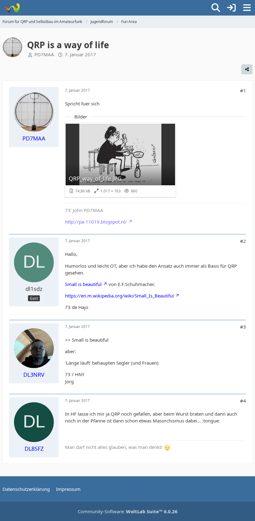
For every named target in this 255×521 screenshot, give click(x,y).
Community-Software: (128, 511)
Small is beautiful (83, 284)
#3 (243, 327)
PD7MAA (44, 54)
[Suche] (216, 8)
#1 (243, 90)
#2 (243, 241)
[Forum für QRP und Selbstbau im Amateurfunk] (11, 8)
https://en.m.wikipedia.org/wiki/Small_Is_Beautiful (119, 296)
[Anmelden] (231, 8)
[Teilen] (247, 69)
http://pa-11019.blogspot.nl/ (96, 222)
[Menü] (247, 8)
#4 (243, 401)
